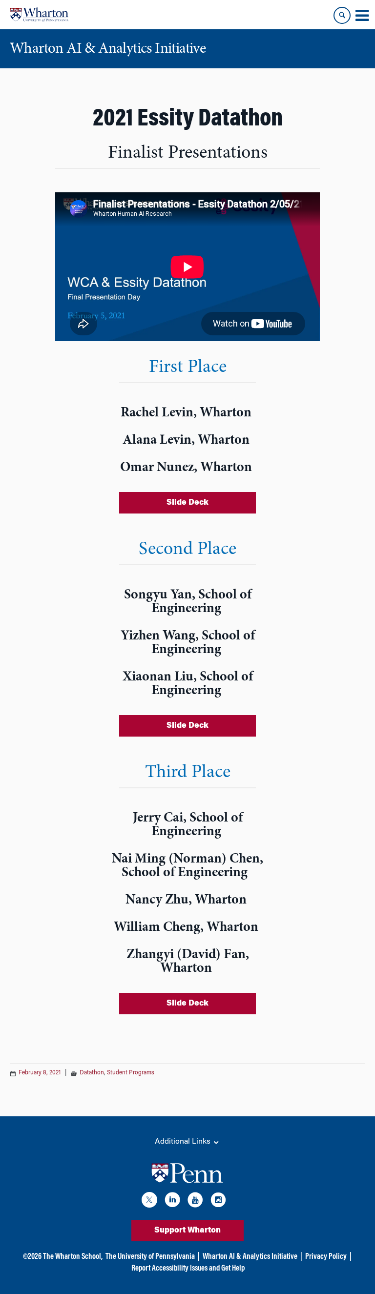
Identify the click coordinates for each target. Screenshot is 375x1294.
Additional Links (183, 1142)
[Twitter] (149, 1201)
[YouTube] (195, 1201)
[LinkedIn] (172, 1201)
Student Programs (130, 1073)
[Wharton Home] (39, 14)
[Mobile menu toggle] (362, 15)
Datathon (92, 1073)
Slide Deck (187, 503)
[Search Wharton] (342, 15)
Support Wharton (187, 1230)
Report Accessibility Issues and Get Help (188, 1269)
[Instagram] (218, 1201)
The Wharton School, (73, 1257)
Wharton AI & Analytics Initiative (250, 1257)
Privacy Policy (326, 1257)
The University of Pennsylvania (150, 1257)
